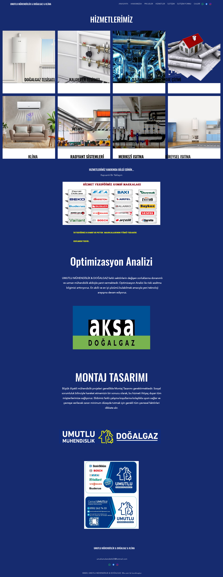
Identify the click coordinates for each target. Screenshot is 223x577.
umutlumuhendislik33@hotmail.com (112, 559)
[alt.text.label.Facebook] (206, 4)
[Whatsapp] (202, 4)
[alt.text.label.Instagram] (210, 4)
